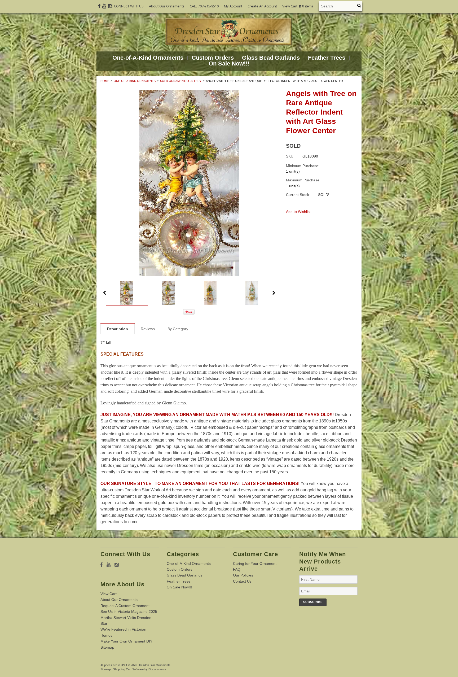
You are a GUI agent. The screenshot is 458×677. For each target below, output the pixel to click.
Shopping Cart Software (128, 669)
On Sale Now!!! (229, 63)
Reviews (148, 329)
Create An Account (262, 6)
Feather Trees (326, 58)
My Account (233, 6)
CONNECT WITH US (129, 6)
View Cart (298, 6)
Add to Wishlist (298, 211)
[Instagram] (110, 6)
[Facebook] (99, 6)
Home (104, 80)
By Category (178, 329)
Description (117, 329)
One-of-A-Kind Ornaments (147, 58)
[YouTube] (104, 6)
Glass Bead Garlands (271, 58)
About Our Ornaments (166, 6)
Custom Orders (213, 58)
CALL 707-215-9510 (204, 6)
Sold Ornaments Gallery (180, 80)
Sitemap (107, 647)
